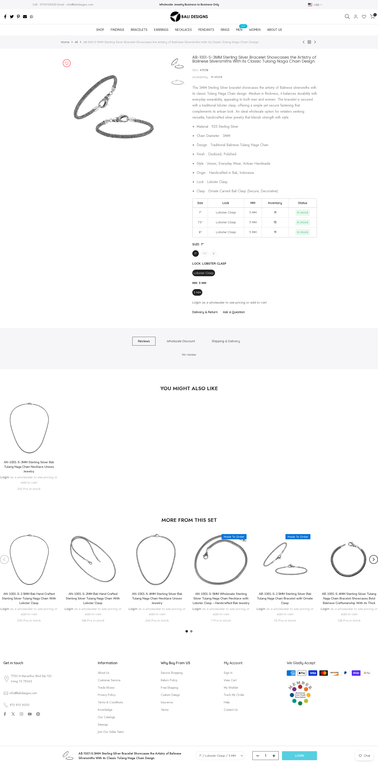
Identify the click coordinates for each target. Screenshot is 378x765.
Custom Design (170, 695)
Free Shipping (169, 687)
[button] (29, 444)
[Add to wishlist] (67, 63)
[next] (158, 108)
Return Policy (169, 680)
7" (195, 253)
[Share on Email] (25, 17)
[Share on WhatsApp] (31, 17)
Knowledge (105, 709)
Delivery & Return (205, 312)
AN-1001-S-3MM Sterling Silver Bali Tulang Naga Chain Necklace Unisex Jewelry (29, 466)
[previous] (69, 108)
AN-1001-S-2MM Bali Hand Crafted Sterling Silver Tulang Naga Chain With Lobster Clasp (93, 598)
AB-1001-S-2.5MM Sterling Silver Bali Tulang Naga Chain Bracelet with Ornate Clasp (285, 598)
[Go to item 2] (191, 631)
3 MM (197, 292)
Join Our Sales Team (111, 732)
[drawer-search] (347, 16)
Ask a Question (234, 312)
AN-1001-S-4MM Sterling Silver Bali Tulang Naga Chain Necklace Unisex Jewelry (157, 598)
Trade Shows (106, 687)
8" (214, 253)
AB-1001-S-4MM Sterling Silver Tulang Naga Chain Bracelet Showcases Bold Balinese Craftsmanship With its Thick (349, 598)
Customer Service (109, 680)
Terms (164, 709)
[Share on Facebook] (5, 17)
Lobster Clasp (204, 273)
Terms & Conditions (110, 702)
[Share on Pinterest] (18, 17)
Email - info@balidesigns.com (75, 4)
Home (65, 42)
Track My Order (234, 695)
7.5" (204, 253)
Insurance (167, 702)
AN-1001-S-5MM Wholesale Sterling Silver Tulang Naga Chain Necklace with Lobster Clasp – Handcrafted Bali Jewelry (221, 598)
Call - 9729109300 (44, 4)
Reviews (144, 341)
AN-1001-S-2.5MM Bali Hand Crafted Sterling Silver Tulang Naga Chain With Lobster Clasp (29, 598)
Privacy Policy (107, 695)
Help (227, 702)
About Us (103, 673)
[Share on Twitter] (12, 17)
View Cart (230, 680)
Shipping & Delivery (226, 341)
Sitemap (103, 724)
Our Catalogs (106, 717)
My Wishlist (231, 687)
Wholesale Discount (181, 341)
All (76, 42)
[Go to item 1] (187, 631)
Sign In (228, 673)
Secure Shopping (172, 673)
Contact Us (231, 709)
